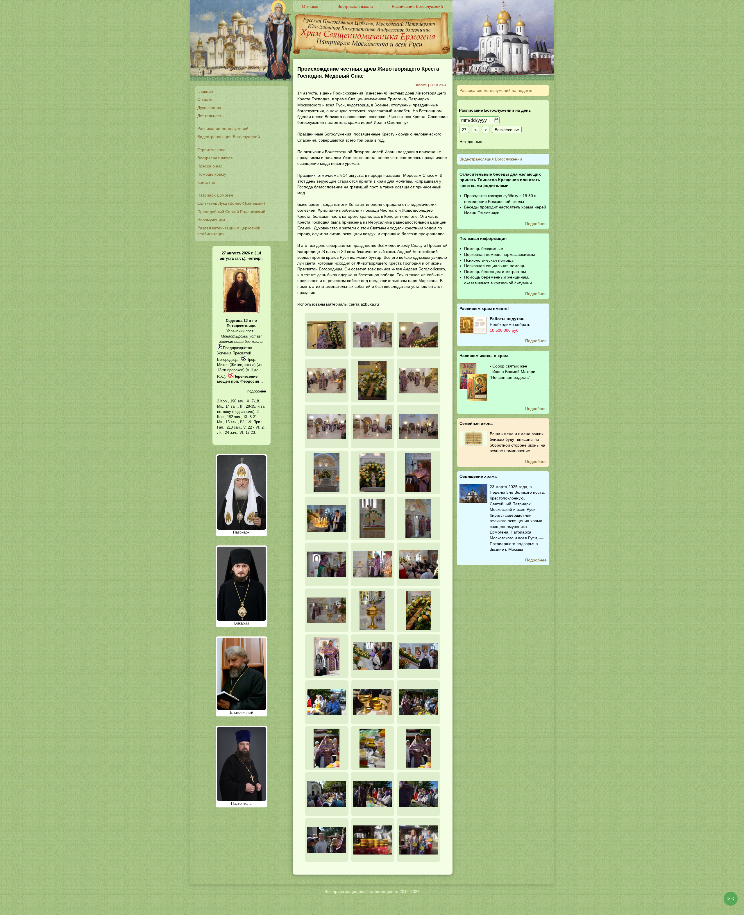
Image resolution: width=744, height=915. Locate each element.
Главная (205, 91)
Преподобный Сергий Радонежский (231, 211)
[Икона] (241, 312)
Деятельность (210, 115)
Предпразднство (237, 348)
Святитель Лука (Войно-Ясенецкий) (231, 203)
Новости (421, 85)
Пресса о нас (210, 166)
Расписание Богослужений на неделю (495, 90)
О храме (205, 99)
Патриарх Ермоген (215, 195)
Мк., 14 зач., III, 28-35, (236, 406)
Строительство (211, 149)
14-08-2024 (438, 85)
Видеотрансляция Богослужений (228, 136)
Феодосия (249, 381)
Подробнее (536, 223)
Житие (236, 365)
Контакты (206, 182)
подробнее (256, 391)
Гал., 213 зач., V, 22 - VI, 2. (241, 427)
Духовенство (209, 107)
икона (249, 365)
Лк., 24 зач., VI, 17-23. (236, 432)
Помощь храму (211, 174)
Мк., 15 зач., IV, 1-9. (234, 422)
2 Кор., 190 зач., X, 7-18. (238, 401)
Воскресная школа (215, 158)
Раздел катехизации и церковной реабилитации (228, 231)
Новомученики (211, 219)
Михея (222, 365)
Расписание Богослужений (222, 128)
